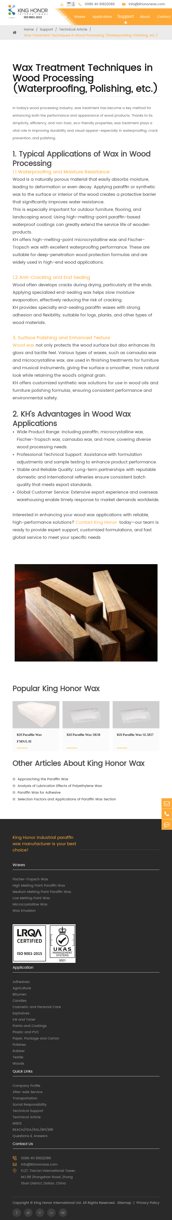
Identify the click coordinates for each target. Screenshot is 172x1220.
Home (29, 29)
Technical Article (73, 29)
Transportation (25, 1098)
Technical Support (28, 1111)
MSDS (17, 1123)
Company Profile (26, 1085)
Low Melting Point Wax (31, 898)
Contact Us (23, 1144)
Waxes (19, 865)
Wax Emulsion (24, 910)
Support (46, 29)
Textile (18, 1057)
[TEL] (167, 814)
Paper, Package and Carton (36, 1038)
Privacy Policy (148, 1202)
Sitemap (124, 1202)
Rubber (19, 1051)
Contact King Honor (96, 522)
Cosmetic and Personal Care (37, 1007)
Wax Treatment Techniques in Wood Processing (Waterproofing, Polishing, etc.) (91, 35)
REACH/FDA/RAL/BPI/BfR (33, 1129)
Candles (19, 1000)
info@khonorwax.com (147, 4)
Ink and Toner (24, 1019)
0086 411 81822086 (100, 4)
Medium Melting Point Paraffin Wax (42, 892)
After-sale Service (28, 1092)
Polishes (19, 1044)
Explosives (21, 1013)
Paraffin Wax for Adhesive (39, 792)
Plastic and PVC (26, 1032)
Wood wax (23, 345)
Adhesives (21, 982)
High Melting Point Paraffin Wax (39, 885)
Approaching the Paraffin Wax (43, 779)
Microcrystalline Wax (30, 904)
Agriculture (22, 988)
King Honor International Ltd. (57, 1202)
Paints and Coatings (30, 1026)
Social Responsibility (30, 1104)
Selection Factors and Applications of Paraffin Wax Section (67, 799)
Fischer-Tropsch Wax (30, 879)
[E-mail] (167, 803)
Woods (18, 1063)
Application (23, 968)
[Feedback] (167, 824)
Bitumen (19, 994)
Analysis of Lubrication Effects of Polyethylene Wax (60, 786)
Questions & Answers (30, 1136)
